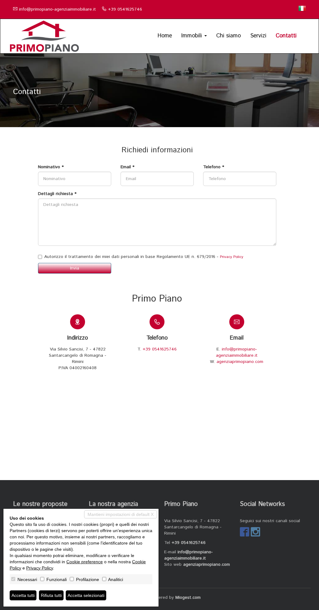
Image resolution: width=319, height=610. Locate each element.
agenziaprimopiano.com (240, 362)
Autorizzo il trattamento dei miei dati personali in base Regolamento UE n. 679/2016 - (143, 257)
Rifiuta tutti (51, 595)
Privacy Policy (231, 257)
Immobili (192, 36)
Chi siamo (228, 36)
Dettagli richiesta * (57, 194)
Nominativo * (51, 167)
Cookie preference (84, 561)
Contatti (286, 36)
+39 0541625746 (125, 9)
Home (165, 36)
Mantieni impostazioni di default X (121, 514)
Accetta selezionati (86, 595)
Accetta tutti (23, 595)
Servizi (258, 36)
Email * (127, 167)
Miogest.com (188, 597)
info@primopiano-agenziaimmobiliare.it (57, 9)
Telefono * (213, 167)
